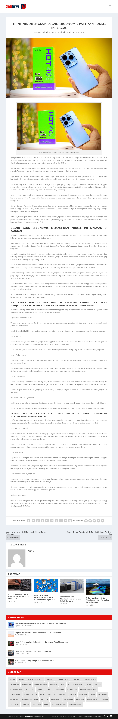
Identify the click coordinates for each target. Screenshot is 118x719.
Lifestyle (27, 654)
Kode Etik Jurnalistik (75, 716)
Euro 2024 (26, 684)
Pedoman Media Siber (92, 716)
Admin (48, 32)
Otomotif (14, 699)
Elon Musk (14, 684)
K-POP (49, 689)
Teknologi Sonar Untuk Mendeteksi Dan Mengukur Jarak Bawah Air (97, 600)
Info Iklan (62, 716)
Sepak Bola (55, 699)
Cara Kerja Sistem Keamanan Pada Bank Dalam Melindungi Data (44, 597)
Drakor (49, 679)
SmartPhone (92, 699)
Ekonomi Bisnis (89, 679)
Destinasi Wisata (35, 679)
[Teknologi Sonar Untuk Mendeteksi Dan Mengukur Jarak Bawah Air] (98, 587)
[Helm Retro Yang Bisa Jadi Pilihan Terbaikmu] (11, 653)
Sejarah (44, 699)
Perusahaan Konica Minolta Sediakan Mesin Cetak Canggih (70, 599)
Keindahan (59, 689)
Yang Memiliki (75, 704)
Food (62, 684)
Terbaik (25, 704)
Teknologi (66, 32)
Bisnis (12, 679)
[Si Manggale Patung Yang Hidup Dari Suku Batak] (11, 662)
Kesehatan (72, 689)
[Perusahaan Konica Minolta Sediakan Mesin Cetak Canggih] (72, 586)
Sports (27, 644)
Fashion (53, 684)
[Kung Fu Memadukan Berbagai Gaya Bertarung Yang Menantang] (11, 643)
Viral (46, 704)
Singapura (68, 699)
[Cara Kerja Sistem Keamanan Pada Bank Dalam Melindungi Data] (46, 585)
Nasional (83, 694)
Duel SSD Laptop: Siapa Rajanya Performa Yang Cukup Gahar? (18, 596)
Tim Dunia (36, 704)
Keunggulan (15, 694)
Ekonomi (75, 679)
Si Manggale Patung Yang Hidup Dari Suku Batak (35, 660)
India (89, 684)
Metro (73, 694)
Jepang (40, 689)
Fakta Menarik (40, 684)
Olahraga (102, 694)
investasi (30, 689)
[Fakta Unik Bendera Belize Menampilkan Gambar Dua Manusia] (11, 625)
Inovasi (97, 684)
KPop (42, 694)
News (92, 694)
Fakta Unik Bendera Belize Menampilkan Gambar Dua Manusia (40, 623)
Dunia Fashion (62, 679)
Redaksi (55, 716)
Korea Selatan (30, 694)
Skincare (80, 699)
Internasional (29, 626)
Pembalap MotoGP (30, 699)
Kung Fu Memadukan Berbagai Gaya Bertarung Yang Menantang (41, 642)
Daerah (27, 635)
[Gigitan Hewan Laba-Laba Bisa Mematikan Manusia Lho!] (11, 634)
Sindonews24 (24, 716)
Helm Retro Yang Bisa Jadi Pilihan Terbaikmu (33, 651)
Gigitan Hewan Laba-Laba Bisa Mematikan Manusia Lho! (38, 633)
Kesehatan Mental (88, 689)
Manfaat (62, 694)
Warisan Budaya (59, 704)
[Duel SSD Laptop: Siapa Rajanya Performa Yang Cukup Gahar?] (20, 585)
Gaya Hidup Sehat (75, 684)
